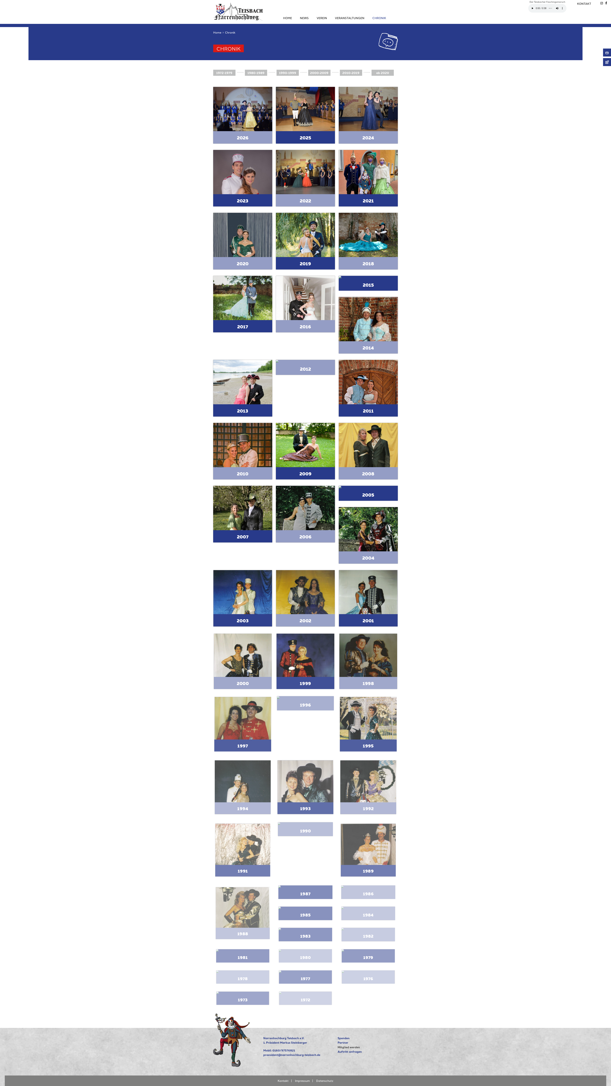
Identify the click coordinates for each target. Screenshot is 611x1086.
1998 (368, 683)
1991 (243, 871)
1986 (368, 894)
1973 (243, 1000)
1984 (368, 915)
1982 (368, 936)
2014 (368, 347)
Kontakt (584, 3)
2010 (242, 473)
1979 (368, 957)
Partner (343, 1042)
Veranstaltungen (349, 18)
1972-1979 (224, 73)
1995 (368, 746)
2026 (243, 137)
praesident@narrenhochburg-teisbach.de (291, 1055)
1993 (305, 808)
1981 (243, 957)
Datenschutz (324, 1081)
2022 (305, 200)
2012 (305, 368)
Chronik (379, 18)
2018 (368, 263)
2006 (305, 536)
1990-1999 (287, 73)
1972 (305, 1000)
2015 (368, 284)
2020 (243, 263)
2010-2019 (350, 73)
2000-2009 (319, 73)
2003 (243, 620)
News (304, 18)
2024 (368, 137)
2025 (305, 137)
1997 (242, 746)
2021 (368, 200)
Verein (322, 18)
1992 (368, 808)
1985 (305, 915)
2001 (368, 620)
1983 (305, 936)
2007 (243, 536)
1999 (305, 683)
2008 (368, 473)
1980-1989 (255, 73)
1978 (243, 978)
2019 (305, 263)
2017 (242, 326)
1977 (305, 978)
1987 (305, 894)
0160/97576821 (283, 1050)
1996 (305, 705)
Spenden (344, 1038)
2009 (305, 473)
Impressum (302, 1081)
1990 (305, 831)
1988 (242, 933)
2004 (368, 557)
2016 (305, 326)
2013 (242, 410)
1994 (242, 808)
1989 (368, 871)
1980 (305, 957)
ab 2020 (382, 73)
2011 (368, 410)
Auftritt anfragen (350, 1052)
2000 (243, 683)
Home (287, 18)
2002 (305, 620)
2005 (368, 494)
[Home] (232, 1066)
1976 (368, 978)
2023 (242, 200)
